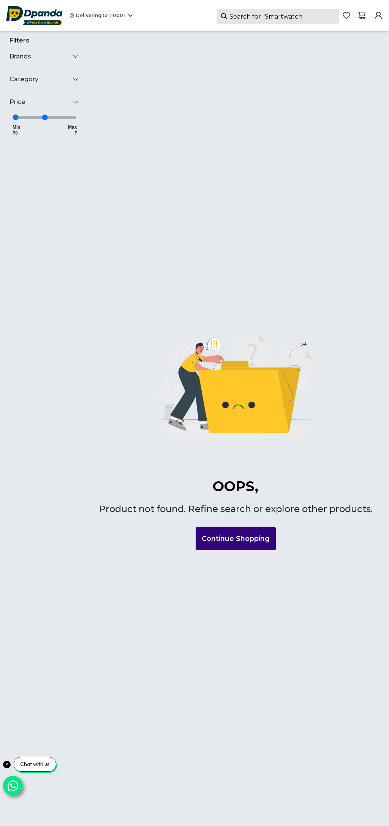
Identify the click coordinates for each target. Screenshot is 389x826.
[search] (278, 16)
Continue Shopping (236, 538)
